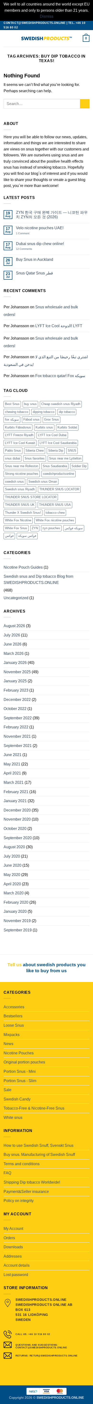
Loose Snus (14, 1025)
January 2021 (15, 801)
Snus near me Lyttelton (65, 458)
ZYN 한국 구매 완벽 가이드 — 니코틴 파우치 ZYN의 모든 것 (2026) (52, 214)
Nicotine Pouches (19, 1053)
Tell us (14, 964)
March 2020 (14, 893)
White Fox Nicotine (18, 520)
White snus (13, 1118)
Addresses (13, 1256)
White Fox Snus (16, 528)
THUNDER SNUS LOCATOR (59, 489)
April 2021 (12, 773)
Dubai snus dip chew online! (40, 244)
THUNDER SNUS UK (20, 505)
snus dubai (12, 458)
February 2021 (16, 792)
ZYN (35, 528)
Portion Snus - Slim (20, 1081)
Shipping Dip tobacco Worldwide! (32, 1182)
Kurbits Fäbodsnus (18, 427)
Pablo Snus (13, 450)
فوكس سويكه (27, 536)
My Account (13, 1229)
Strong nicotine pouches (21, 473)
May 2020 (12, 875)
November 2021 (17, 736)
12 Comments (27, 249)
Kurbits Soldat (67, 427)
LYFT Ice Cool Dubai (52, 435)
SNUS (72, 450)
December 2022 (17, 700)
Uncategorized (16, 598)
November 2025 (17, 672)
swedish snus (14, 481)
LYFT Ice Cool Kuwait (20, 443)
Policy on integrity (19, 1201)
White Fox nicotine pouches (55, 520)
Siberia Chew (35, 450)
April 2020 (12, 884)
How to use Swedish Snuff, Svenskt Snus (38, 1145)
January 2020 (15, 911)
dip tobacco (67, 412)
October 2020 (15, 829)
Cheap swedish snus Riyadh (60, 404)
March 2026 (14, 653)
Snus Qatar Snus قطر (34, 273)
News (8, 1044)
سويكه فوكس (74, 528)
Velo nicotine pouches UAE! (39, 228)
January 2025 (15, 681)
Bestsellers (13, 1016)
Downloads (13, 1247)
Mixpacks (12, 1035)
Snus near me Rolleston (21, 466)
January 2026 (15, 663)
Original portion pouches (24, 1062)
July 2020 (12, 856)
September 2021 (18, 746)
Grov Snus (51, 419)
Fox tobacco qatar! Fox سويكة (60, 376)
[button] (6, 38)
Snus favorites (35, 458)
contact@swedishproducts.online (35, 23)
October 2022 (15, 709)
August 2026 (14, 626)
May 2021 (12, 764)
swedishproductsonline (58, 473)
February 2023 (16, 690)
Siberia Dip (55, 450)
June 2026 (12, 644)
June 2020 (12, 865)
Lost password (16, 1275)
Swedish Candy (17, 1099)
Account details (17, 1265)
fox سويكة (12, 419)
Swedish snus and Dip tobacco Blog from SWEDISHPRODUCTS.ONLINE (38, 579)
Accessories (14, 1007)
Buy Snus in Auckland (34, 259)
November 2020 (17, 819)
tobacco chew (55, 512)
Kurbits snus (44, 427)
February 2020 (16, 902)
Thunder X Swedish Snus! (23, 512)
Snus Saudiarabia (55, 466)
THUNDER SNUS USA (55, 505)
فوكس (9, 536)
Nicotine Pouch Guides (23, 567)
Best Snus (12, 404)
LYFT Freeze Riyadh (19, 435)
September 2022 (18, 718)
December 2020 (17, 810)
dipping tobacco (43, 412)
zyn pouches (51, 528)
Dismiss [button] (46, 16)
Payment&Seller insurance (26, 1192)
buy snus (30, 404)
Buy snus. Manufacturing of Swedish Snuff (39, 1155)
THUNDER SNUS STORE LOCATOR (31, 497)
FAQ (7, 1173)
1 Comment (27, 233)
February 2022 (16, 727)
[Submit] (84, 103)
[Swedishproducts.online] (46, 38)
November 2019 (17, 921)
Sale (7, 1090)
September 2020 (18, 838)
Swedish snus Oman (42, 481)
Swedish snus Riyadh (20, 489)
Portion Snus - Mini (20, 1071)
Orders (9, 1238)
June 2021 (12, 755)
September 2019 (18, 930)
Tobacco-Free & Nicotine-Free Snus (34, 1108)
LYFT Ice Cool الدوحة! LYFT (58, 326)
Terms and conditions (22, 1164)
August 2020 (14, 847)
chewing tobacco (16, 412)
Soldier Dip (79, 466)
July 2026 (12, 635)
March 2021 (14, 782)
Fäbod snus (31, 419)
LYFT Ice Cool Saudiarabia (58, 443)
